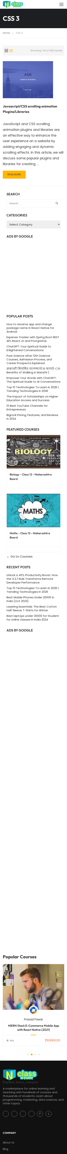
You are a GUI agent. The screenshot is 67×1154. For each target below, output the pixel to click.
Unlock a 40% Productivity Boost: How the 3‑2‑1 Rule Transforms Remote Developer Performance (32, 578)
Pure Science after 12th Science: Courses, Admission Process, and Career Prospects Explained (29, 359)
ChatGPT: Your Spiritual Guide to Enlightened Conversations (29, 348)
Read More (16, 176)
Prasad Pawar (33, 1019)
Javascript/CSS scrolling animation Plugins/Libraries (30, 109)
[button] (28, 1054)
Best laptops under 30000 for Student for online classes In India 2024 (33, 617)
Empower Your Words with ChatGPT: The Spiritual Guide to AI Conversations (33, 380)
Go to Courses (21, 556)
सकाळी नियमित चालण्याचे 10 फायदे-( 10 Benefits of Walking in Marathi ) (33, 370)
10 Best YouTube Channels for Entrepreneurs (27, 407)
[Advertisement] (33, 275)
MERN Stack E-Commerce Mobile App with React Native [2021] (33, 1028)
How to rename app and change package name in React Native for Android (30, 328)
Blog (5, 1149)
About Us (8, 1142)
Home (6, 32)
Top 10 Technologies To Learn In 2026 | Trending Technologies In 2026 (33, 389)
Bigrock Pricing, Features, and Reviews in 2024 (32, 417)
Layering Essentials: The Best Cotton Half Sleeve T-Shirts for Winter (32, 608)
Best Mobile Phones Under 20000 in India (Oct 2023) (30, 599)
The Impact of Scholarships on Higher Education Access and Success (32, 398)
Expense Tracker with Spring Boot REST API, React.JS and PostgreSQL (33, 339)
